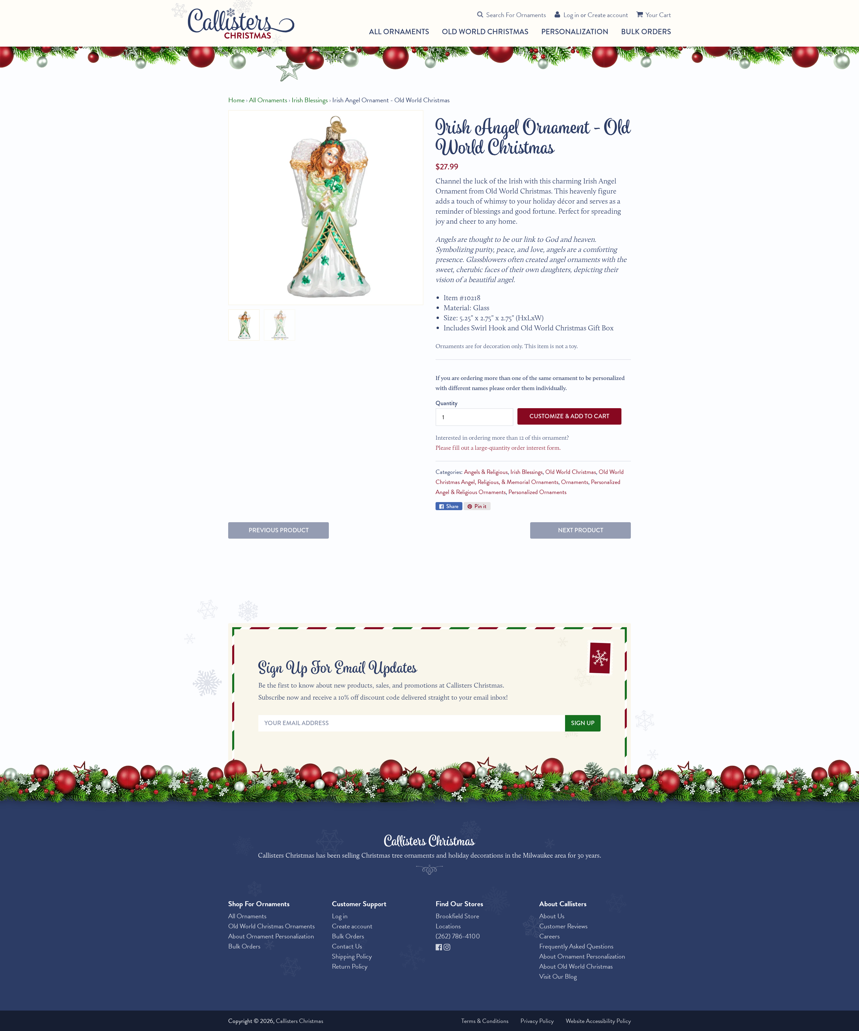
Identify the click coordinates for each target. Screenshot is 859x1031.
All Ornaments (399, 32)
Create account (608, 15)
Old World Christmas (485, 32)
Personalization (574, 31)
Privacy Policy (537, 1020)
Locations (448, 926)
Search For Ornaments (516, 15)
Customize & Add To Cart (569, 416)
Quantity (446, 403)
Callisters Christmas (299, 1020)
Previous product (279, 530)
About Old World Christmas (576, 966)
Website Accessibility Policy (598, 1020)
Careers (549, 936)
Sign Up (583, 723)
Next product (580, 530)
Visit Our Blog (558, 976)
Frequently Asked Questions (576, 946)
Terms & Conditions (484, 1020)
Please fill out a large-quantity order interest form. (498, 447)
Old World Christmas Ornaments (271, 926)
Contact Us (347, 946)
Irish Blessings (310, 100)
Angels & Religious (486, 471)
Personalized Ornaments (537, 491)
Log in (571, 15)
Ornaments (574, 481)
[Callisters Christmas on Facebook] (440, 946)
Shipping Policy (352, 956)
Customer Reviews (563, 926)
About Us (551, 916)
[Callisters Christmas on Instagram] (447, 946)
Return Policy (349, 966)
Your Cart (658, 15)
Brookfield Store (457, 916)
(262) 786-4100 (458, 936)
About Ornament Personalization (271, 936)
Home (236, 100)
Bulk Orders (646, 31)
